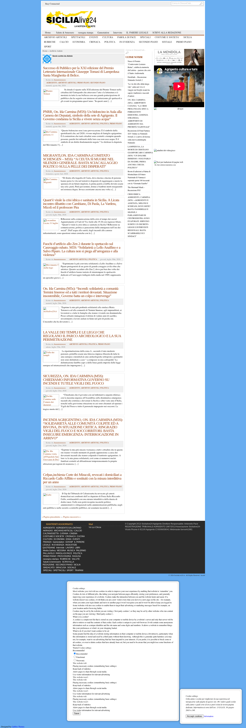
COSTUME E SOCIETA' (167, 37)
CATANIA (64, 533)
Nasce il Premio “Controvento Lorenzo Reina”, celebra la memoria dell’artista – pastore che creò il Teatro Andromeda (139, 67)
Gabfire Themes (18, 726)
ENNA (68, 539)
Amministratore (60, 79)
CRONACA (94, 41)
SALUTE (76, 559)
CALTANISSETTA (51, 533)
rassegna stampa (85, 32)
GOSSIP (69, 542)
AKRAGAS (48, 530)
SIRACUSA (61, 567)
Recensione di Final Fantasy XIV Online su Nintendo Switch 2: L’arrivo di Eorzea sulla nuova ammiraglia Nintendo (139, 136)
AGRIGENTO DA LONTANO (68, 528)
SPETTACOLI (78, 37)
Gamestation (103, 32)
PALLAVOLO (49, 553)
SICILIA (187, 37)
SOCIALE (167, 41)
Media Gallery (49, 550)
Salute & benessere (65, 32)
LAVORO (70, 548)
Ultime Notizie (134, 57)
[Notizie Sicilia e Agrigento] (79, 19)
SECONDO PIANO (148, 41)
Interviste (117, 32)
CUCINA (81, 536)
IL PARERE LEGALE (137, 32)
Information (208, 716)
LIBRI (77, 548)
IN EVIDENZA (127, 41)
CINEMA (73, 533)
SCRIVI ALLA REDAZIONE (166, 32)
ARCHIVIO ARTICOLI (55, 37)
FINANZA (47, 542)
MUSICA (71, 550)
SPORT (47, 46)
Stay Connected (52, 3)
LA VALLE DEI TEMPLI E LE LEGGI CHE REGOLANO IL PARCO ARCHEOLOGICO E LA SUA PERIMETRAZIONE (82, 336)
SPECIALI (145, 37)
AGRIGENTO (51, 82)
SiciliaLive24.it (179, 575)
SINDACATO (49, 567)
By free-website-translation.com (165, 165)
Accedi (202, 575)
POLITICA (109, 41)
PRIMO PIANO (183, 41)
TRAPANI (79, 570)
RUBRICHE (50, 41)
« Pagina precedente (51, 516)
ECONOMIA (79, 41)
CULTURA (107, 37)
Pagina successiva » (72, 516)
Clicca (98, 527)
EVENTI (93, 37)
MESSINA (61, 550)
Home (48, 32)
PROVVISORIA (64, 556)
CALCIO (64, 41)
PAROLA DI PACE (126, 37)
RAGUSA (76, 556)
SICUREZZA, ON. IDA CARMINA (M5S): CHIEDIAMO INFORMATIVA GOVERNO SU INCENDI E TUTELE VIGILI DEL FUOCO (76, 379)
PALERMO (81, 550)
